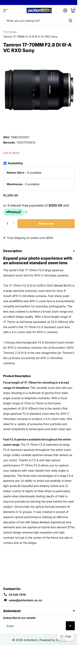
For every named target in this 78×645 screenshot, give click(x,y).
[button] (14, 220)
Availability (15, 163)
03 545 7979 (17, 594)
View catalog (5, 10)
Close (39, 610)
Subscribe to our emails (19, 617)
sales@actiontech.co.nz (25, 600)
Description (12, 251)
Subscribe (70, 625)
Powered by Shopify (52, 640)
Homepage (10, 31)
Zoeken (70, 20)
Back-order (46, 223)
